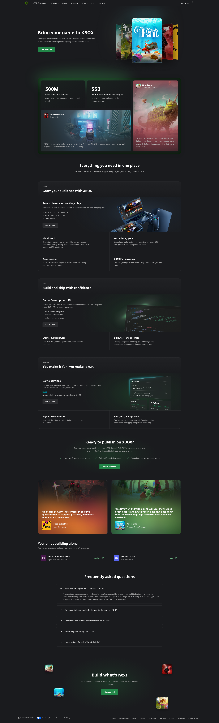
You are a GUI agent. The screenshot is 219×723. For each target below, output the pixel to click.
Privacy (134, 718)
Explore (97, 558)
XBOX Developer (39, 3)
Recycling (171, 718)
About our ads (181, 718)
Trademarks (152, 718)
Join (171, 558)
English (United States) (28, 717)
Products (64, 3)
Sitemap (114, 718)
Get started (47, 49)
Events (84, 3)
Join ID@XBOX (109, 466)
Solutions (54, 3)
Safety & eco (162, 718)
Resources (74, 3)
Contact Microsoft (124, 718)
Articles (93, 3)
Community (102, 3)
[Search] (182, 2)
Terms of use (142, 718)
